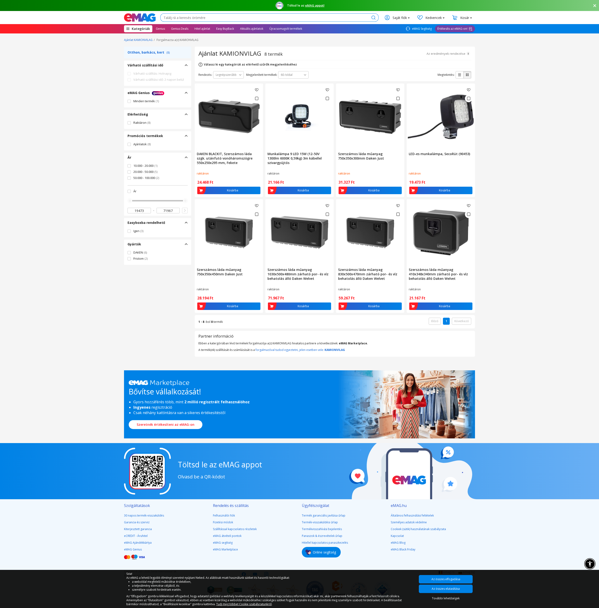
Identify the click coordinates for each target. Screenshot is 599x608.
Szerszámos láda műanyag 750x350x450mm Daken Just (220, 271)
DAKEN (140, 252)
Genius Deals (179, 29)
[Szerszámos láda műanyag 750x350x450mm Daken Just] (229, 233)
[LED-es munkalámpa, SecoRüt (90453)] (441, 117)
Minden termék (146, 101)
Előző (434, 321)
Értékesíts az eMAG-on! (452, 29)
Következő (461, 321)
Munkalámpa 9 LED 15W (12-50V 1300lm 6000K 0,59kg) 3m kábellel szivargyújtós (294, 158)
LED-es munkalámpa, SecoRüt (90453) (439, 154)
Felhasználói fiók (224, 515)
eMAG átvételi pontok (227, 536)
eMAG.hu (399, 505)
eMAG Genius (133, 549)
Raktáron (141, 122)
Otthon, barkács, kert (149, 52)
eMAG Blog (398, 543)
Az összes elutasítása (446, 589)
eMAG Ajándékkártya (138, 543)
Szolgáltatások (137, 505)
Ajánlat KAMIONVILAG (138, 40)
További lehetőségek (446, 598)
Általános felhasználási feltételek (412, 515)
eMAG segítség (223, 543)
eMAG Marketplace (225, 549)
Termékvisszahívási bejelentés (322, 529)
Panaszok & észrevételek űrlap (322, 536)
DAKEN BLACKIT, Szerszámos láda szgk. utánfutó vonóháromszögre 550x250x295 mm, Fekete (224, 158)
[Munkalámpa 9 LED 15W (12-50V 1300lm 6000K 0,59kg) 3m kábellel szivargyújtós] (299, 117)
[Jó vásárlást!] (140, 17)
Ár (134, 191)
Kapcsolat (397, 536)
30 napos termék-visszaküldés (144, 515)
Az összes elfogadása (445, 579)
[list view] (460, 75)
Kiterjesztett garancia (138, 529)
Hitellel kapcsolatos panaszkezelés (325, 543)
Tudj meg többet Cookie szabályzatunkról (244, 604)
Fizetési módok (223, 522)
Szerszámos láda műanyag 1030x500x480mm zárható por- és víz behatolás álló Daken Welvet (298, 274)
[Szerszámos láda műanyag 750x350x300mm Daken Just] (370, 117)
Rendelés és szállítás (231, 505)
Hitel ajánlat (202, 29)
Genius (160, 29)
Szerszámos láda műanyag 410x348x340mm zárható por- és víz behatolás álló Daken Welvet (438, 274)
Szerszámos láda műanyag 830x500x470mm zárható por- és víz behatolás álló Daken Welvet (367, 274)
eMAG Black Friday (403, 549)
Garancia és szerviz (137, 522)
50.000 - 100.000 (146, 178)
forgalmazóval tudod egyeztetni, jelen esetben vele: (300, 350)
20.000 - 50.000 (145, 172)
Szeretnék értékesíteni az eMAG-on (165, 424)
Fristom (140, 258)
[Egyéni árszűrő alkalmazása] (185, 210)
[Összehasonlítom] (256, 98)
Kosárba (232, 190)
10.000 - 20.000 (145, 166)
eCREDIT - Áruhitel (136, 536)
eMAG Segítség (421, 29)
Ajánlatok (142, 144)
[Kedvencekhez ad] (256, 90)
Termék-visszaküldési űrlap (320, 522)
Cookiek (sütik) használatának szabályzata (418, 529)
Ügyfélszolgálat (315, 505)
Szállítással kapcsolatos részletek (235, 529)
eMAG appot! (315, 5)
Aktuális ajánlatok (251, 29)
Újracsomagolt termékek (285, 29)
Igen (138, 231)
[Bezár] (594, 5)
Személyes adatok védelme (409, 522)
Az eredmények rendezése (446, 53)
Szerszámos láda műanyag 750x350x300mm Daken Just (361, 156)
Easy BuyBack (225, 29)
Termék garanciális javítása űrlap (323, 515)
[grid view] (467, 75)
